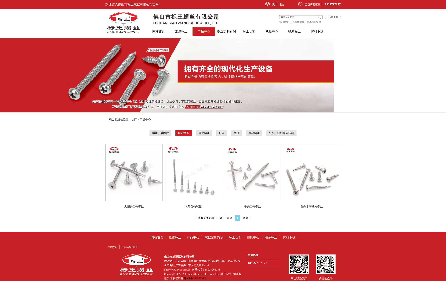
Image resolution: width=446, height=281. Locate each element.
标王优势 (249, 31)
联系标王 (294, 31)
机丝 (221, 133)
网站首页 (158, 31)
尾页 (245, 217)
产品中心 (204, 31)
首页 (229, 217)
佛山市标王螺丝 (130, 247)
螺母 (236, 133)
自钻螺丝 (183, 133)
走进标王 (181, 31)
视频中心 (272, 31)
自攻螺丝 (204, 133)
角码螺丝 (254, 133)
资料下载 (317, 31)
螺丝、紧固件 (160, 133)
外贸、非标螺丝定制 (281, 133)
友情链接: (112, 247)
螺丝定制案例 (226, 31)
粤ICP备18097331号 (195, 278)
